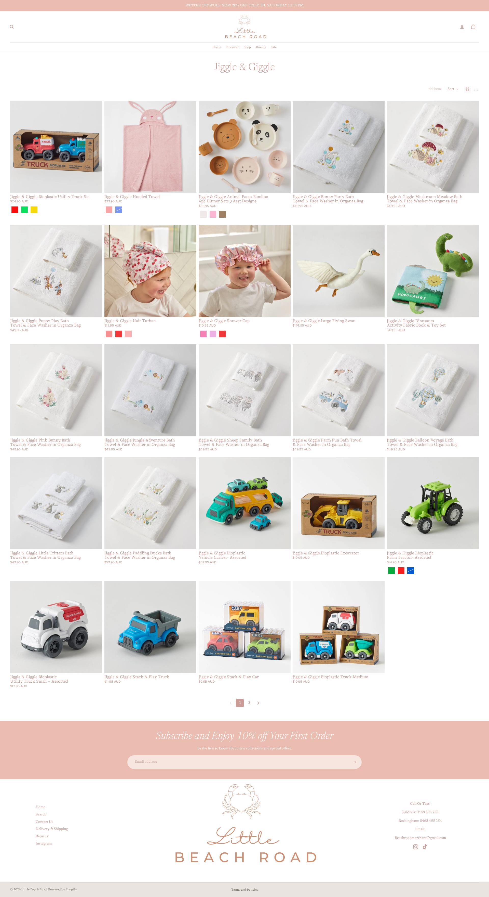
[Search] (11, 26)
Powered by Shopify (62, 889)
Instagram (44, 844)
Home (40, 807)
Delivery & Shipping (52, 829)
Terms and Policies (244, 889)
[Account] (462, 26)
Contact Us (44, 822)
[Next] (258, 703)
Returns (42, 836)
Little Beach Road (34, 889)
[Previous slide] (17, 147)
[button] (453, 89)
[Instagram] (416, 847)
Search (41, 814)
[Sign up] (354, 762)
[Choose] (94, 185)
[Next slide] (94, 147)
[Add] (376, 185)
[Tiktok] (425, 847)
